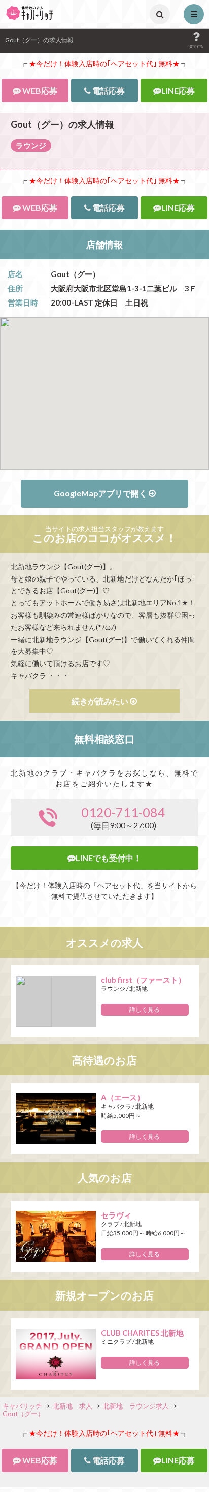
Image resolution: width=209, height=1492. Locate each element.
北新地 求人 (72, 1406)
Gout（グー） (23, 1414)
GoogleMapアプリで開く (101, 493)
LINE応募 (178, 91)
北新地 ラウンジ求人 (136, 1406)
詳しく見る (144, 1009)
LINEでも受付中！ (109, 858)
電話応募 (108, 91)
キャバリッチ (22, 1406)
